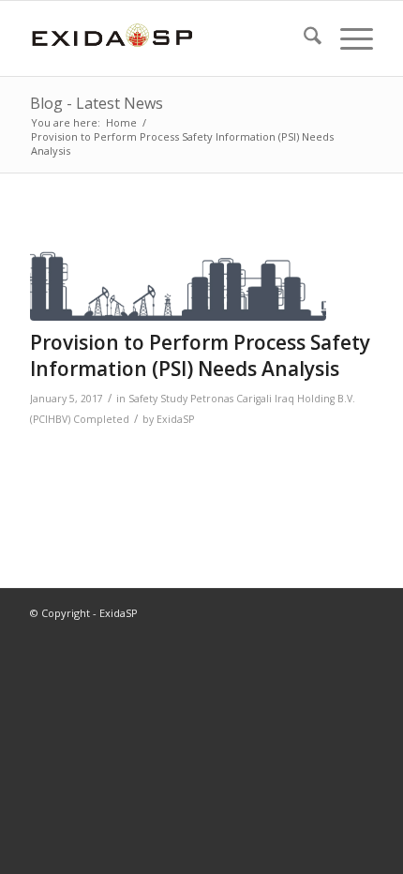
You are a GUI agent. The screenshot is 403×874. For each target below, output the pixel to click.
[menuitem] (303, 38)
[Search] (303, 38)
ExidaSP (175, 419)
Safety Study (157, 398)
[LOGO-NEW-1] (167, 38)
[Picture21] (178, 271)
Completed (101, 419)
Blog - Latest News (96, 103)
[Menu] (347, 38)
